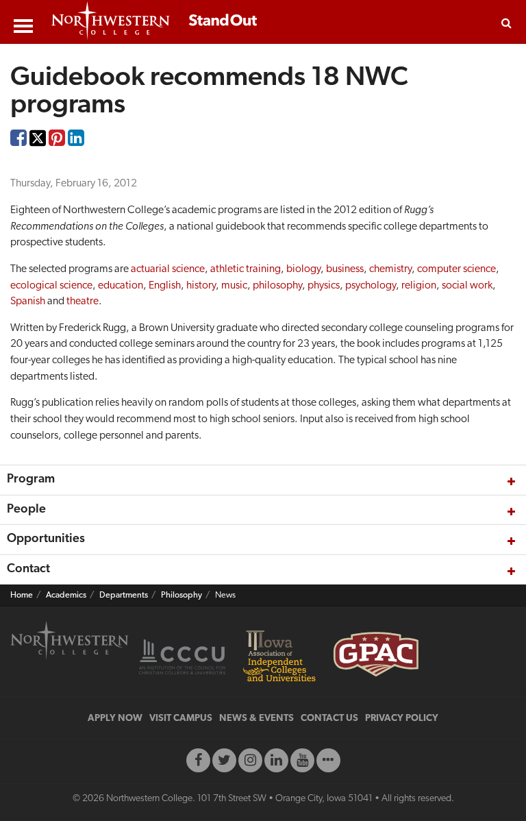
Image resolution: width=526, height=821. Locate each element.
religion (418, 285)
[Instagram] (250, 760)
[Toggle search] (506, 21)
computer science (456, 269)
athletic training (245, 269)
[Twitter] (224, 760)
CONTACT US (329, 718)
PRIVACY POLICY (401, 718)
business (345, 269)
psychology (370, 285)
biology (303, 269)
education (120, 285)
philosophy (277, 285)
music (234, 285)
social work (467, 285)
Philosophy (181, 595)
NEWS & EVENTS (256, 718)
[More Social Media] (328, 760)
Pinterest (57, 141)
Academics (66, 595)
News (225, 595)
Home (21, 595)
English (165, 285)
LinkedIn (76, 141)
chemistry (390, 269)
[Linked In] (276, 760)
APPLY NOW (115, 718)
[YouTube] (302, 760)
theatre (82, 301)
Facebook (18, 141)
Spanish (27, 301)
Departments (123, 595)
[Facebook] (198, 760)
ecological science (51, 285)
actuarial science (168, 269)
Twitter (37, 148)
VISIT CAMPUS (180, 718)
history (201, 285)
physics (324, 285)
